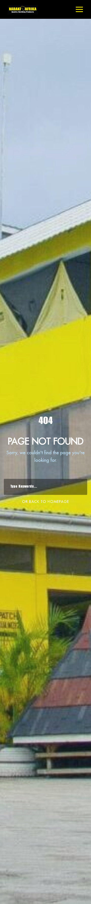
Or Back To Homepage (45, 501)
